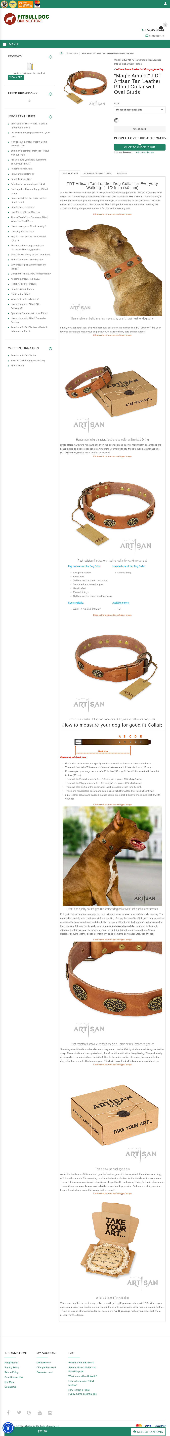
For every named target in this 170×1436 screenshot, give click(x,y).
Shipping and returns (97, 173)
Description (70, 173)
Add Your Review (145, 152)
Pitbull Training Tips (21, 179)
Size (116, 103)
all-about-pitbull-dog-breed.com (41, 1426)
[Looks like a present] (112, 1245)
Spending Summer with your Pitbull (29, 313)
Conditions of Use (13, 1377)
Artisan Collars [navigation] (72, 53)
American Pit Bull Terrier (23, 355)
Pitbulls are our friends (22, 289)
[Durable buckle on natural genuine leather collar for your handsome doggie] (112, 991)
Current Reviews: (123, 152)
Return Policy (11, 1372)
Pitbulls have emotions (22, 207)
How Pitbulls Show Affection (25, 212)
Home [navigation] (61, 53)
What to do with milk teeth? (25, 299)
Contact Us (156, 36)
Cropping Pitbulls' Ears (23, 231)
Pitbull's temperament (22, 173)
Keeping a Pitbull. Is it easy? (25, 278)
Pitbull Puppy (17, 365)
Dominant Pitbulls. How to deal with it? (31, 273)
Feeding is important (21, 168)
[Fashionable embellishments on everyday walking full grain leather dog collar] (112, 265)
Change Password (46, 1367)
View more (15, 77)
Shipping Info (11, 1362)
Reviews (122, 173)
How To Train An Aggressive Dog (28, 360)
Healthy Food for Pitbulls (24, 283)
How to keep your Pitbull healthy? (28, 226)
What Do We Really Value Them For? (30, 254)
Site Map (9, 1382)
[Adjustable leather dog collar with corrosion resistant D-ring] (112, 386)
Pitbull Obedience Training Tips (27, 259)
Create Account (45, 1372)
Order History (44, 1362)
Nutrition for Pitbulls (21, 294)
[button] (8, 1428)
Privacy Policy (11, 1367)
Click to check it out (140, 147)
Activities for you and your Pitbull (28, 184)
